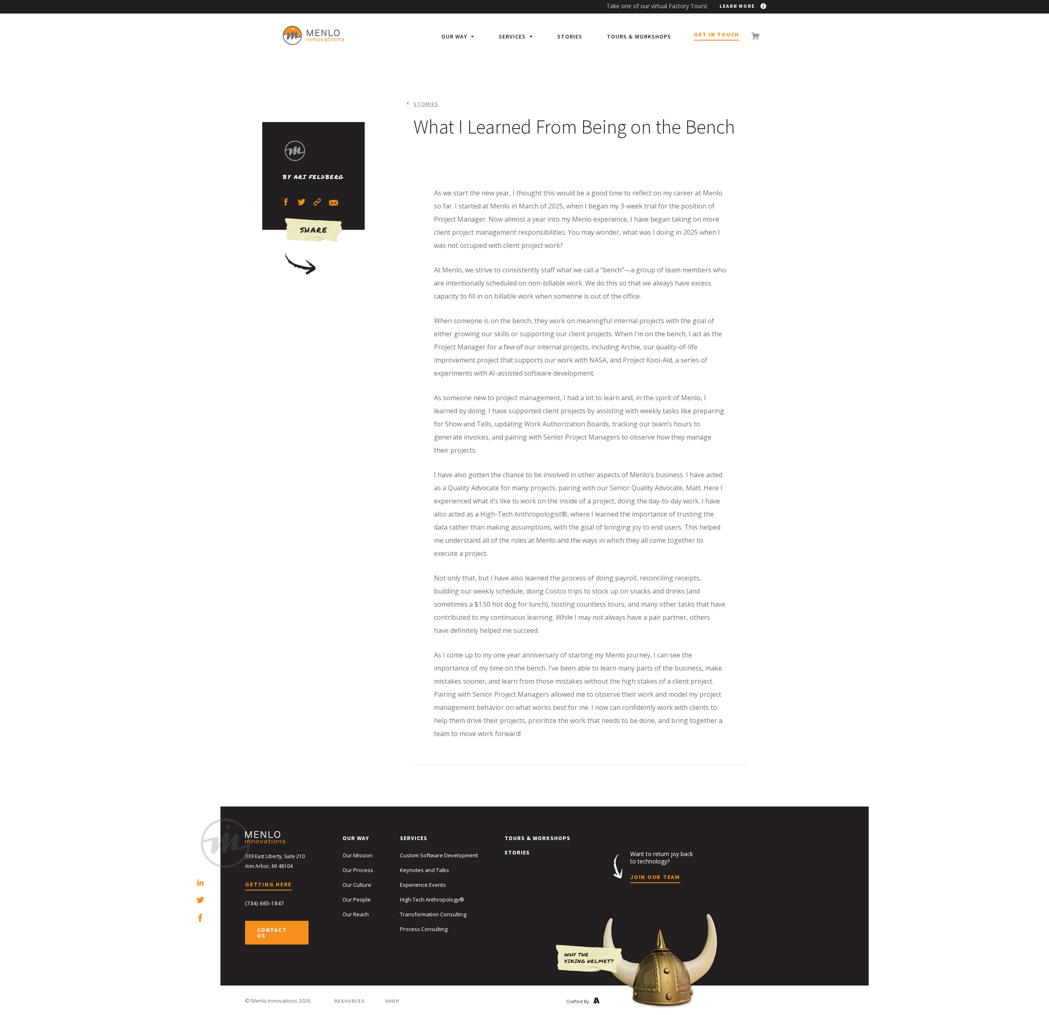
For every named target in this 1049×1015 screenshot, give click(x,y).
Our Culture (357, 884)
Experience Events (423, 884)
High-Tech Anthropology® (432, 899)
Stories (569, 36)
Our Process (358, 870)
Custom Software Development (439, 855)
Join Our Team (655, 877)
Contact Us (271, 932)
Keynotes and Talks (424, 870)
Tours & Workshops (639, 36)
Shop (392, 1001)
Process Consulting (423, 929)
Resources (349, 1001)
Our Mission (357, 855)
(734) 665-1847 (264, 903)
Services (513, 36)
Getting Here (268, 884)
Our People (357, 899)
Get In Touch (716, 35)
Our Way (455, 36)
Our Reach (356, 914)
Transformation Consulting (433, 914)
